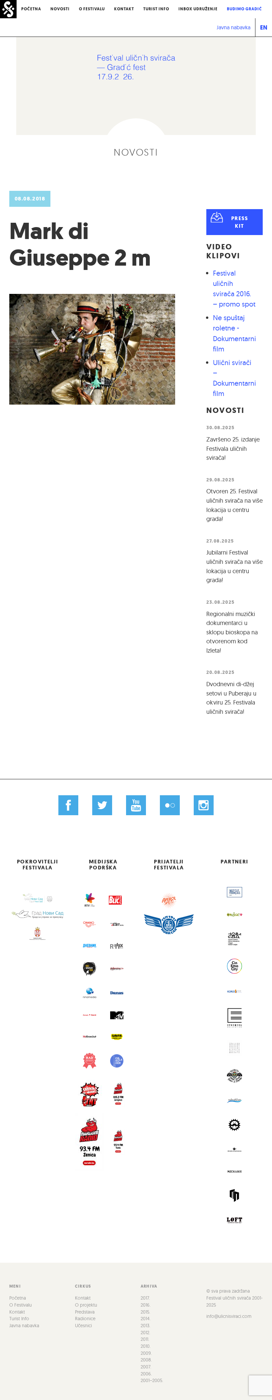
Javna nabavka (233, 27)
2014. (146, 1319)
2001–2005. (152, 1380)
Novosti (60, 9)
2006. (146, 1374)
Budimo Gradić (244, 9)
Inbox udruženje (198, 9)
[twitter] (102, 805)
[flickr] (170, 805)
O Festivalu (92, 9)
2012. (145, 1333)
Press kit (239, 222)
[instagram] (203, 805)
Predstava (85, 1312)
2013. (145, 1326)
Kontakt (124, 9)
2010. (146, 1346)
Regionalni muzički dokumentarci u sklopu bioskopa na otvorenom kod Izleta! (232, 632)
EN (263, 27)
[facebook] (68, 805)
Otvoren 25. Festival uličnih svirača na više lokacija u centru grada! (234, 505)
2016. (146, 1305)
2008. (146, 1360)
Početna (31, 9)
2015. (145, 1312)
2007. (146, 1367)
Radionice (85, 1319)
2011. (145, 1339)
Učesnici (83, 1326)
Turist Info (156, 9)
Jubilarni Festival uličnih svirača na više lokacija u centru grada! (234, 566)
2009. (146, 1353)
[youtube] (136, 805)
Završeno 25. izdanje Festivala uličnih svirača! (233, 448)
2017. (145, 1298)
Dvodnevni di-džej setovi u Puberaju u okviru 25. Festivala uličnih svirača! (231, 697)
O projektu (86, 1305)
